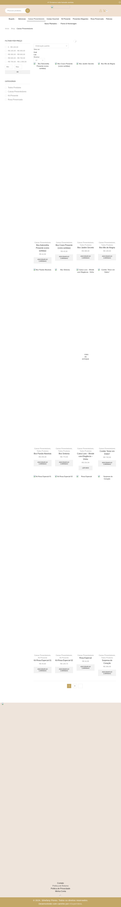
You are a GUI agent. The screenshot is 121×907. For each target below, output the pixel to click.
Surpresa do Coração (107, 661)
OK (18, 72)
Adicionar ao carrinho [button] (42, 260)
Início (7, 28)
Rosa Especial (85, 658)
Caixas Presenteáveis (36, 19)
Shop (13, 28)
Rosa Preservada (97, 19)
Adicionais (22, 19)
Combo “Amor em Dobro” (107, 452)
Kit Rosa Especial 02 (64, 660)
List (35, 55)
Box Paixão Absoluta (42, 454)
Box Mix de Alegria (107, 248)
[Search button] (27, 10)
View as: (37, 49)
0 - (13, 47)
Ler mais (85, 468)
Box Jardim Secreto (85, 248)
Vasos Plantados (50, 24)
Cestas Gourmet (53, 19)
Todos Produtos (85, 245)
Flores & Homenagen (69, 24)
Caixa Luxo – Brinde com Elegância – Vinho (85, 456)
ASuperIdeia (75, 904)
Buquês (11, 19)
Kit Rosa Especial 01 (42, 660)
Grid (35, 52)
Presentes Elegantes (80, 19)
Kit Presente (65, 19)
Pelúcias (109, 19)
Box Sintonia (64, 454)
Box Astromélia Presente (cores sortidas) (42, 248)
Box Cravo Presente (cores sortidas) (64, 246)
